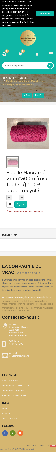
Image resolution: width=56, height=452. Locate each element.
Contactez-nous (9, 419)
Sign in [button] (21, 204)
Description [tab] (9, 235)
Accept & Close (45, 13)
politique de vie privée (12, 8)
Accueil (10, 78)
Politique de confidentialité (15, 395)
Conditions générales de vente (16, 386)
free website (39, 445)
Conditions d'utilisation (13, 391)
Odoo (53, 446)
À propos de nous (28, 272)
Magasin (22, 78)
